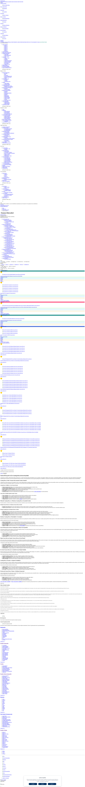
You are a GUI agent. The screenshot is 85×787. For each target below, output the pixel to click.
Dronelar (3, 165)
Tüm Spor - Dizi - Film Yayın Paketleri (12, 230)
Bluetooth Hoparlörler (7, 179)
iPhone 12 (5, 49)
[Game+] (42, 769)
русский (3, 753)
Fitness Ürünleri (6, 187)
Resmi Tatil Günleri (5, 723)
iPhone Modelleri (5, 647)
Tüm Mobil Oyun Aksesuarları (11, 248)
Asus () (3, 264)
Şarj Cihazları (6, 63)
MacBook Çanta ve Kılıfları (8, 86)
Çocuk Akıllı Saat (5, 657)
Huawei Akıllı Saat (5, 683)
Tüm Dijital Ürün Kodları (8, 225)
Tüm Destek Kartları (9, 228)
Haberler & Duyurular (5, 630)
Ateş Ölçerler (6, 140)
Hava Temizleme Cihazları (6, 119)
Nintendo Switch (5, 747)
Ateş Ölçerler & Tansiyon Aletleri (7, 139)
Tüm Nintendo (8, 223)
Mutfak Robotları (7, 116)
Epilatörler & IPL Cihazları (6, 136)
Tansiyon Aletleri (7, 141)
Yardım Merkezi (4, 665)
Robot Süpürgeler (7, 111)
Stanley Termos (4, 693)
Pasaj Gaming (4, 635)
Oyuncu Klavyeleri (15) (8, 238)
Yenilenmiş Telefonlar (5, 65)
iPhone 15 (5, 47)
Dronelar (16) (4, 254)
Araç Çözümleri (4, 193)
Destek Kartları (6, 151)
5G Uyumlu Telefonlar (5, 66)
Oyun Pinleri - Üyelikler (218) (9, 226)
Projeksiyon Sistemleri (5, 177)
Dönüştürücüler (6, 96)
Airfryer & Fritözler (7, 115)
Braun (3, 701)
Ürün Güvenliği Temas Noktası (7, 667)
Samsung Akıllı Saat (5, 689)
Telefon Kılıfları (6, 57)
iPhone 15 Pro (4, 736)
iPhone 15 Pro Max (5, 737)
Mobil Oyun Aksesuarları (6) (8, 247)
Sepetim (1, 41)
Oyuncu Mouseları (7, 158)
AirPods (5, 58)
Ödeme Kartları (4, 167)
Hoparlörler (6, 93)
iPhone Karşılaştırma (5, 670)
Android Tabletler (7, 84)
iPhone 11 (5, 50)
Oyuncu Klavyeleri (7, 157)
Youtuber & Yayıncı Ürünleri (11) (7, 252)
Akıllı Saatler (6, 54)
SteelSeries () (26, 264)
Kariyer (3, 631)
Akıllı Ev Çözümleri (5, 188)
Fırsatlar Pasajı (4, 717)
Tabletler (3, 82)
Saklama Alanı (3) (7, 233)
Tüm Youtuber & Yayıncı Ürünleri (9, 253)
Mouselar (5, 94)
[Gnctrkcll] (42, 768)
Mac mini (5, 73)
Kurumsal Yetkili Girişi (4, 206)
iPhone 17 (5, 45)
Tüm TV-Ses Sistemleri (6, 181)
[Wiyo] (42, 773)
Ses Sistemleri (4, 178)
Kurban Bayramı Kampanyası (7, 722)
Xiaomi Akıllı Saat (5, 688)
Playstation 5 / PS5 (7, 148)
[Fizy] (42, 756)
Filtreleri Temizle (3, 214)
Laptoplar (5, 80)
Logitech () (11, 264)
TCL (3, 709)
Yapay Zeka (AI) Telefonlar (6, 52)
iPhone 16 (5, 46)
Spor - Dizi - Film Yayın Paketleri (9, 153)
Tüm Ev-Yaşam (4, 197)
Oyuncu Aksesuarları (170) (6, 236)
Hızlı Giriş (2, 204)
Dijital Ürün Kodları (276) (6, 224)
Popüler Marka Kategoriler (5, 674)
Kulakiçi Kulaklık (5, 658)
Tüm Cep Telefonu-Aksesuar (6, 67)
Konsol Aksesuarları (7, 161)
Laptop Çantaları (7, 98)
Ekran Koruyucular (7, 62)
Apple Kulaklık (4, 682)
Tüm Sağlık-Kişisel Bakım (6, 142)
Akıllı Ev (3, 637)
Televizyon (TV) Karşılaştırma (7, 671)
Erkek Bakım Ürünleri (5, 131)
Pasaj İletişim (4, 633)
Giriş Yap (1, 3)
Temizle (1, 473)
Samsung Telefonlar (5, 675)
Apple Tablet (4, 686)
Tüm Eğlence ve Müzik (10, 232)
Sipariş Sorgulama (14, 1)
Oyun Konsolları (5, 147)
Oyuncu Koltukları (7, 160)
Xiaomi (3, 708)
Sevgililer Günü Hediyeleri (6, 720)
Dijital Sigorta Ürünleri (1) (8, 235)
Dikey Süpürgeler (5, 653)
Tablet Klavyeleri (7, 102)
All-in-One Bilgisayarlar (8, 76)
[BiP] (42, 761)
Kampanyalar (2, 1)
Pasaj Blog (21, 1)
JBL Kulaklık (4, 676)
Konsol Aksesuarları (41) (8, 245)
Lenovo (3, 705)
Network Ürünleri (7, 89)
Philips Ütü (4, 684)
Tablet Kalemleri (6, 103)
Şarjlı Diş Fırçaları (7, 134)
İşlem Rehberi (4, 666)
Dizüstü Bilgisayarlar (5, 78)
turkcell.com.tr (2, 0)
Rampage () (17, 264)
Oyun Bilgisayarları (7, 81)
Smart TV (5, 174)
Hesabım (4, 3)
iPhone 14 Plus (4, 739)
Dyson (3, 700)
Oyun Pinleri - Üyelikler (8, 152)
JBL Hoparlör (4, 685)
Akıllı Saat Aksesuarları (8, 60)
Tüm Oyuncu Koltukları (10, 244)
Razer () (21, 264)
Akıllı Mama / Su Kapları (8, 192)
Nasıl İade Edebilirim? (5, 668)
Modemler (6, 88)
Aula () (7, 264)
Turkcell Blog (4, 636)
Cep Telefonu (4, 645)
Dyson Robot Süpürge (5, 691)
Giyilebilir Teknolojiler (5, 53)
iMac (5, 74)
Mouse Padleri (6, 95)
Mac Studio (6, 75)
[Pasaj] (1, 2)
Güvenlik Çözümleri (7, 190)
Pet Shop (3, 191)
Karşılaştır (4, 473)
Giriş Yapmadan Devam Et (4, 205)
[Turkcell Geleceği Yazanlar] (42, 774)
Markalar (6, 1)
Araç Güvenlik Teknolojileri (8, 194)
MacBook (5, 79)
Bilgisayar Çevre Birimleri (6, 90)
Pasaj (3, 208)
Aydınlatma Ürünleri (7, 189)
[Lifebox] (42, 764)
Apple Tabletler (6, 83)
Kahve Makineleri (7, 118)
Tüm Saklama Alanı (9, 234)
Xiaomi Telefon (4, 687)
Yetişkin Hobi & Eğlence (6, 166)
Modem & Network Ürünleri (6, 87)
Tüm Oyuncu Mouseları (10, 241)
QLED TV (6, 176)
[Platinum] (42, 759)
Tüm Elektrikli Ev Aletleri (6, 121)
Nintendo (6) (6, 222)
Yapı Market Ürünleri (5, 196)
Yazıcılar (5, 99)
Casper (3, 702)
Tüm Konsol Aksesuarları (10, 246)
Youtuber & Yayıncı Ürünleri (6, 164)
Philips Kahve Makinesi (6, 677)
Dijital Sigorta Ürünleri (7, 155)
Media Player (4, 180)
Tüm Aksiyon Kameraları (10, 251)
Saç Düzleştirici (4, 659)
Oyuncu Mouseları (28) (8, 240)
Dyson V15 (4, 745)
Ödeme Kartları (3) (5, 258)
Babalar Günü (4, 725)
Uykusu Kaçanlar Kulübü (6, 719)
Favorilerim (9, 1)
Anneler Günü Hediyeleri (6, 724)
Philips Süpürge (4, 681)
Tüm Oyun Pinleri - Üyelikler (10, 227)
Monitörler (6, 91)
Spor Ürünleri (4, 186)
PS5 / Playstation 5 (5, 746)
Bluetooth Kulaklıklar (5, 649)
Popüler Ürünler (3, 730)
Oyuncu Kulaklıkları (7, 159)
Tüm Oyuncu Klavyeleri (10, 239)
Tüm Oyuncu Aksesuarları (8, 237)
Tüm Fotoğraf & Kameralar (8, 250)
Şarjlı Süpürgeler (7, 112)
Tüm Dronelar (6, 255)
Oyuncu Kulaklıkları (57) (8, 242)
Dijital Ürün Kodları (5, 150)
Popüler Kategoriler (4, 643)
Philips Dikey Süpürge (5, 680)
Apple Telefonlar (5, 44)
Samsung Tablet (4, 678)
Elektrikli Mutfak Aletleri (6, 114)
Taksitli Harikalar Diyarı (6, 726)
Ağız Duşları (6, 135)
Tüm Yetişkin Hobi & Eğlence (9, 257)
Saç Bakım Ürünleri (5, 127)
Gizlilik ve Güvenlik (5, 632)
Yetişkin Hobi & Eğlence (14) (7, 256)
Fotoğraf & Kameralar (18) (6, 249)
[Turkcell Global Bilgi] (42, 771)
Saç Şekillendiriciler (7, 129)
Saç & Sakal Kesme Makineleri (9, 133)
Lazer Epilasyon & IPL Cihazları (9, 138)
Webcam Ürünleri (7, 97)
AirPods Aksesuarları (7, 61)
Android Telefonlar (5, 51)
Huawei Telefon (4, 692)
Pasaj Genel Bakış (5, 629)
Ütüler (3, 109)
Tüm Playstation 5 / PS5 (10, 221)
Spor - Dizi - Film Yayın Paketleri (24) (10, 229)
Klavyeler (5, 92)
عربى (3, 752)
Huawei (3, 703)
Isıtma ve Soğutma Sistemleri (6, 120)
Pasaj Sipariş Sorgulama (6, 669)
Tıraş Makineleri (6, 132)
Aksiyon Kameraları (7, 163)
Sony (3, 710)
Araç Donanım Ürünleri (8, 195)
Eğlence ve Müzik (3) (7, 231)
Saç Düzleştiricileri (7, 130)
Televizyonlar (4, 173)
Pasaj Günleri (4, 718)
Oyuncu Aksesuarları (5, 156)
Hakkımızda (2, 627)
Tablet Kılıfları (6, 101)
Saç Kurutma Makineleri (8, 128)
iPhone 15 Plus (4, 735)
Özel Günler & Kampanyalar (6, 714)
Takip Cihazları (6, 56)
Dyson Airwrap (4, 744)
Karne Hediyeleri (5, 721)
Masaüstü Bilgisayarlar (5, 72)
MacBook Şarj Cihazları (8, 85)
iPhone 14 (5, 48)
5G (2, 638)
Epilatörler (6, 137)
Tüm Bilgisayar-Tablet (5, 104)
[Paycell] (42, 766)
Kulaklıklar (6, 59)
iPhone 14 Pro (4, 740)
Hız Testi (3, 639)
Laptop (3, 651)
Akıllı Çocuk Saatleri (7, 55)
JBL (3, 704)
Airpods (3, 660)
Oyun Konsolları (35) (5, 219)
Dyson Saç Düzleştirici (5, 679)
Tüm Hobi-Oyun (5, 168)
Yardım (18, 1)
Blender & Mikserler (7, 117)
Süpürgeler (4, 110)
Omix (3, 706)
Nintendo (5, 149)
